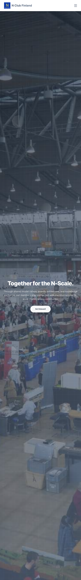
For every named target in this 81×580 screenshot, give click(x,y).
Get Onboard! (40, 309)
